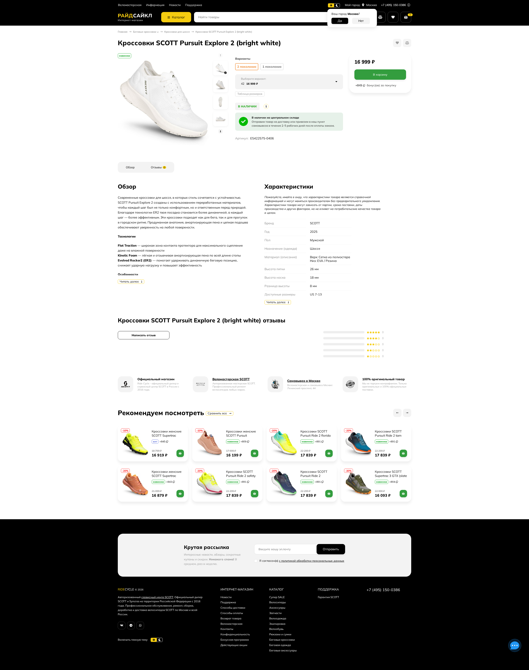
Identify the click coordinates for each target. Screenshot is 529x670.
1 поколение (271, 67)
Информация (155, 5)
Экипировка (277, 623)
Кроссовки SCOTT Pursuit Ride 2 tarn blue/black (389, 435)
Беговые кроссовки (144, 31)
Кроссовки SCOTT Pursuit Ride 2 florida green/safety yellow (315, 435)
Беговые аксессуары (283, 650)
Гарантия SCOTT (328, 597)
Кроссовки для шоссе (177, 31)
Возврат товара (230, 618)
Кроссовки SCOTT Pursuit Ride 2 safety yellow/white (241, 476)
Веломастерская (130, 5)
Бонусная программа (234, 639)
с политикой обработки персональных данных (311, 561)
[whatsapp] (140, 625)
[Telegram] (131, 625)
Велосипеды (277, 602)
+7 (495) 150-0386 (394, 5)
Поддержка (193, 5)
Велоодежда (277, 618)
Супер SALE (277, 597)
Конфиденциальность (235, 634)
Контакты (226, 629)
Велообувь (276, 629)
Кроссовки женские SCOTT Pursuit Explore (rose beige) (241, 435)
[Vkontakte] (121, 625)
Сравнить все (218, 413)
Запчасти (275, 613)
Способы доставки (232, 607)
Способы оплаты (231, 613)
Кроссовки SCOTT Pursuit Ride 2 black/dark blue (314, 476)
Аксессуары (277, 607)
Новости (175, 5)
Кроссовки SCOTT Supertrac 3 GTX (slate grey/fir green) (391, 476)
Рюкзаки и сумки (280, 634)
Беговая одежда (280, 645)
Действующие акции (233, 645)
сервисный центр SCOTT (157, 597)
